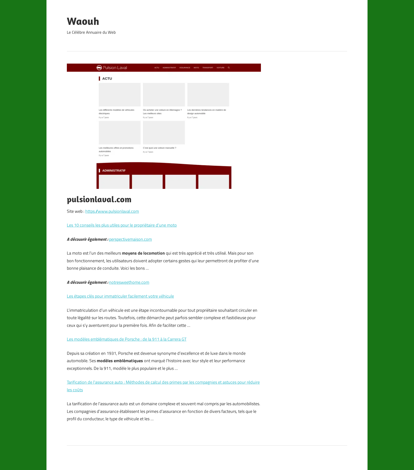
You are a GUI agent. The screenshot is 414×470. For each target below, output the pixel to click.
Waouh (83, 21)
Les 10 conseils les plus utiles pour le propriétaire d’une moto (122, 225)
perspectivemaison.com (130, 239)
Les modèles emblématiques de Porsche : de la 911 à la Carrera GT (126, 339)
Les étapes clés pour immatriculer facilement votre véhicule (120, 296)
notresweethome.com (129, 282)
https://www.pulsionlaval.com (112, 211)
